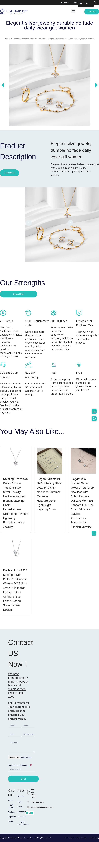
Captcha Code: (20, 765)
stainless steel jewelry (38, 39)
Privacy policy (81, 838)
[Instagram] (30, 813)
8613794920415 (37, 802)
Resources (65, 2)
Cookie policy (94, 838)
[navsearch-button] (94, 2)
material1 (25, 39)
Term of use (69, 838)
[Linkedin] (27, 813)
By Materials (15, 39)
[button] (73, 11)
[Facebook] (32, 813)
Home (7, 39)
